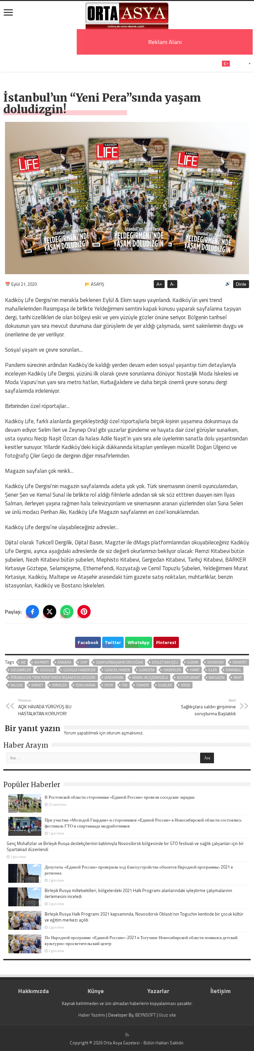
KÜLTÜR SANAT (188, 677)
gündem (146, 670)
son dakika (86, 685)
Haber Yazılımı (91, 1015)
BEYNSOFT (145, 1015)
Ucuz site (167, 1015)
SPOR (109, 685)
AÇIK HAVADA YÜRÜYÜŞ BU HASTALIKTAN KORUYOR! (44, 707)
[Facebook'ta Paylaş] (32, 611)
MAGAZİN (217, 677)
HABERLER (172, 670)
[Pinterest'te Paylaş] (84, 611)
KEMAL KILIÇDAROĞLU (150, 677)
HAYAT (194, 670)
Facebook (88, 642)
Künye (96, 990)
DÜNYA (192, 662)
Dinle (241, 284)
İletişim (220, 990)
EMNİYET (240, 662)
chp (83, 662)
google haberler (79, 670)
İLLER (212, 670)
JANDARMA (114, 677)
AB (23, 662)
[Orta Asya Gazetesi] (127, 14)
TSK (124, 685)
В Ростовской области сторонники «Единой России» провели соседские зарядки (119, 797)
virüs (185, 685)
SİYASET (37, 685)
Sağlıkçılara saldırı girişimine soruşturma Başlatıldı (208, 707)
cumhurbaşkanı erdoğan (119, 662)
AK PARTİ (41, 662)
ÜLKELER (165, 685)
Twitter (113, 642)
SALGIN (16, 685)
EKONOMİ (215, 662)
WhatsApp (138, 642)
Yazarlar (158, 990)
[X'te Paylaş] (49, 611)
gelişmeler (21, 670)
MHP (237, 677)
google (47, 670)
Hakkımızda (33, 990)
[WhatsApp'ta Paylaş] (66, 611)
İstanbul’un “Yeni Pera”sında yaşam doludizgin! (53, 677)
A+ (159, 284)
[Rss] (127, 1035)
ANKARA (64, 662)
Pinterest (166, 642)
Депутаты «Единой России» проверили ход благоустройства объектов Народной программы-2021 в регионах (139, 870)
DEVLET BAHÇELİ (165, 662)
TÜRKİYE (142, 685)
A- (172, 284)
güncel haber (117, 670)
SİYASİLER (59, 685)
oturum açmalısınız (124, 732)
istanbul (233, 670)
